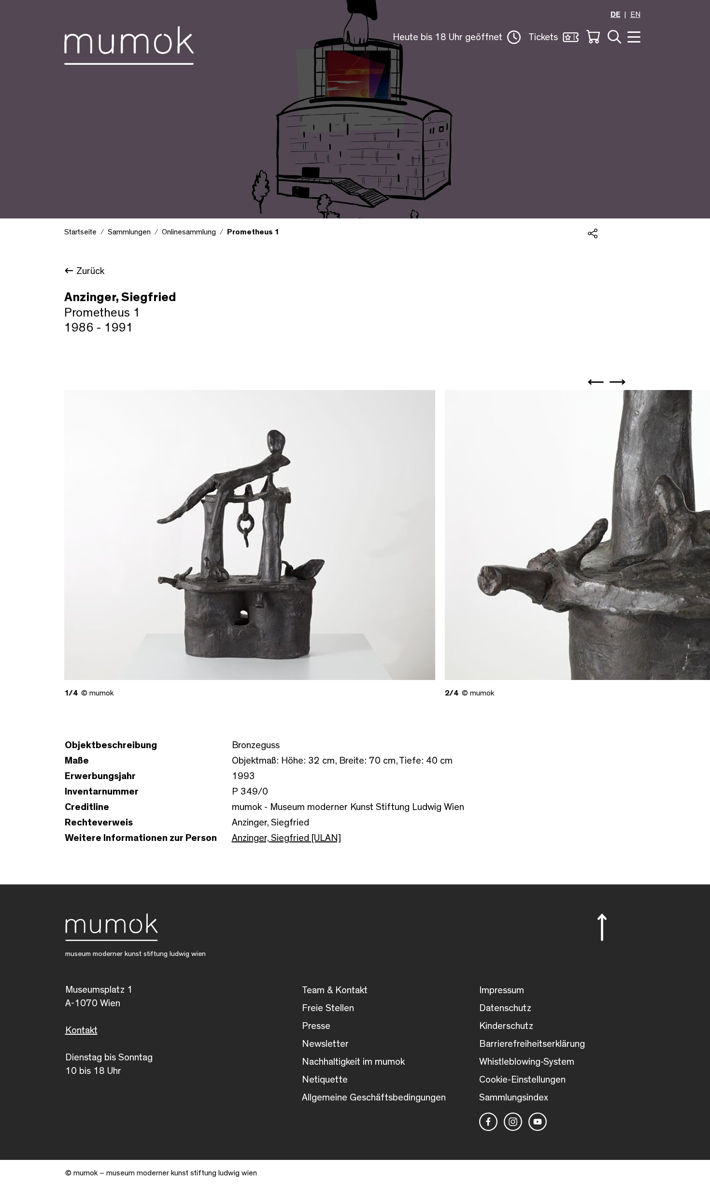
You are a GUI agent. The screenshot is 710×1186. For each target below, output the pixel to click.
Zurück (90, 271)
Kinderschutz (506, 1026)
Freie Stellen (328, 1008)
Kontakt (81, 1030)
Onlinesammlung (189, 232)
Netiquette (325, 1080)
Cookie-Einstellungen (522, 1080)
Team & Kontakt (335, 990)
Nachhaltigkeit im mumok (353, 1062)
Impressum (501, 990)
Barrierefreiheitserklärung (532, 1044)
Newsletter (325, 1044)
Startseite (80, 232)
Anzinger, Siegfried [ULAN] (286, 838)
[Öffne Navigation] (632, 36)
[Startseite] (129, 43)
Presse (316, 1026)
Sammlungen (129, 232)
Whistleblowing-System (526, 1062)
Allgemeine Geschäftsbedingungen (374, 1097)
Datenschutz (505, 1008)
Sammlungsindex (513, 1097)
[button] (457, 37)
